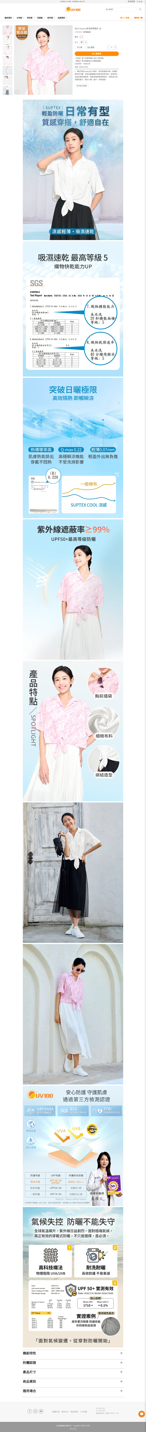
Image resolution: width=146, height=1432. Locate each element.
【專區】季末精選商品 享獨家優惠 (88, 61)
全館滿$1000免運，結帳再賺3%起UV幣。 (73, 1)
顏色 (76, 37)
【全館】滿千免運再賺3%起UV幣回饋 (89, 58)
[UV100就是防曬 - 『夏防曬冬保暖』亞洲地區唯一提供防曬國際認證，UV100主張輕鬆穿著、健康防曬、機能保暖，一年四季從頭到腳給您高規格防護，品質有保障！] (73, 9)
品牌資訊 (61, 18)
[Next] (69, 60)
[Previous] (18, 60)
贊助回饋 (74, 1412)
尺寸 (76, 42)
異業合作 (65, 1412)
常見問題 (131, 2)
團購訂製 (56, 1412)
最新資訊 (8, 18)
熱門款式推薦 (82, 86)
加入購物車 (96, 54)
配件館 (50, 18)
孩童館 (40, 18)
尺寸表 (79, 47)
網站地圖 (73, 1429)
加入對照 (90, 47)
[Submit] (140, 9)
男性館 (29, 18)
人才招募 (83, 1412)
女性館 (19, 18)
